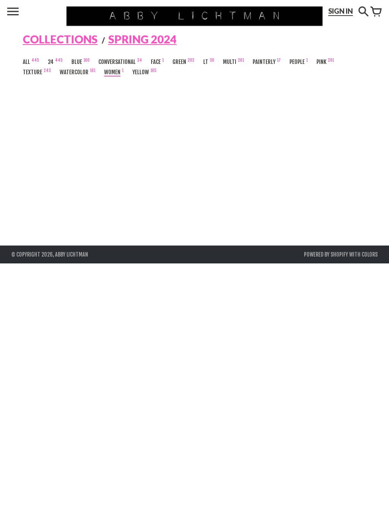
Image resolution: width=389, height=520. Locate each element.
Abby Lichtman (71, 254)
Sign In (340, 11)
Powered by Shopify (326, 254)
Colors (370, 254)
